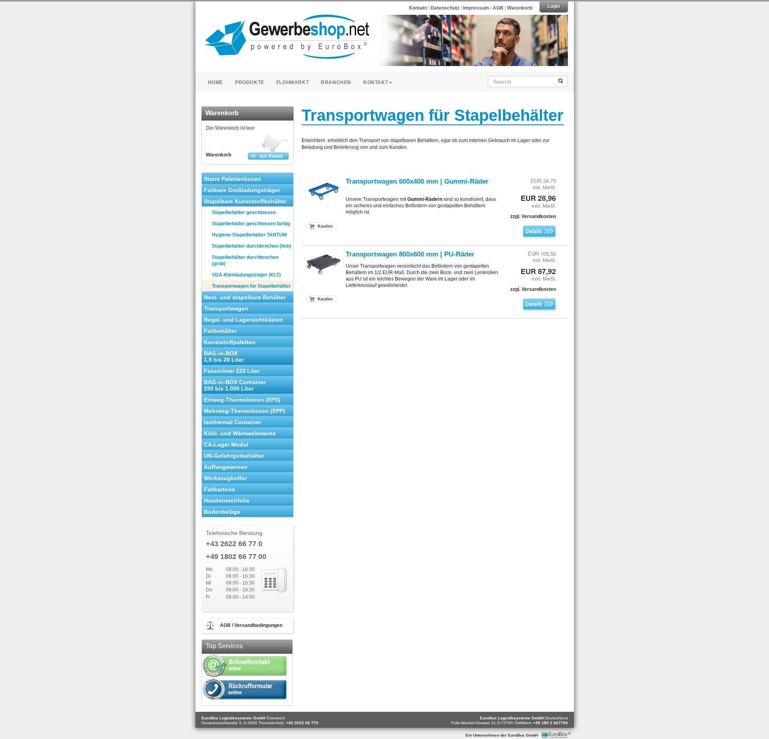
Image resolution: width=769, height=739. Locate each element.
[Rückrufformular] (245, 689)
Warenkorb (519, 8)
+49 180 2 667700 (550, 723)
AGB (498, 8)
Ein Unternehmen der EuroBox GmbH (501, 735)
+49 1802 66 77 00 (236, 556)
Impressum (476, 8)
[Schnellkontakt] (245, 665)
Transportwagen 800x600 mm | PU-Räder (410, 254)
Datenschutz (446, 8)
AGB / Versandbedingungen (251, 625)
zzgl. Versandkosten (533, 216)
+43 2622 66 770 (302, 723)
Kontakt (418, 8)
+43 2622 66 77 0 (234, 544)
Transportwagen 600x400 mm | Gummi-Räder (417, 181)
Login (554, 6)
